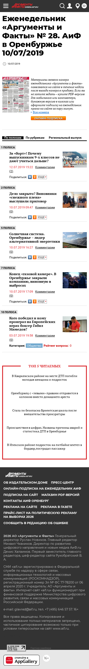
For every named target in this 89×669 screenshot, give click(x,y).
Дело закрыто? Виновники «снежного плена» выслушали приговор (33, 197)
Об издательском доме (25, 482)
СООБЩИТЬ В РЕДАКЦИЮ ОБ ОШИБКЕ (35, 523)
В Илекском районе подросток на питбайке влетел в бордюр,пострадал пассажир (44, 446)
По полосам (12, 137)
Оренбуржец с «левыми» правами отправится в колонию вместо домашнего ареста (44, 395)
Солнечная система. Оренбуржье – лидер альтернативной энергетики (34, 237)
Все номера (41, 112)
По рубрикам (35, 137)
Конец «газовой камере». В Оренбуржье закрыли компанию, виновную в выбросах (32, 280)
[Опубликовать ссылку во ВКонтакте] (30, 177)
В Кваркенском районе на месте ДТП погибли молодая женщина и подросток (44, 377)
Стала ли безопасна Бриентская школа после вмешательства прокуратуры (44, 412)
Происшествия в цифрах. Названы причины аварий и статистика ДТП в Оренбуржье (45, 429)
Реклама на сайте (20, 507)
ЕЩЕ (41, 177)
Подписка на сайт (20, 495)
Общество (34, 345)
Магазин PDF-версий (60, 495)
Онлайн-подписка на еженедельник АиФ (42, 488)
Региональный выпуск (65, 137)
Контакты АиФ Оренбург (26, 501)
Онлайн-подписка (48, 118)
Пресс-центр (62, 482)
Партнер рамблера (40, 648)
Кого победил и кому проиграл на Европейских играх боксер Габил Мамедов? (32, 324)
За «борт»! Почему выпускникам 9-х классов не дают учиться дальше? (34, 157)
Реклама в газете (56, 507)
